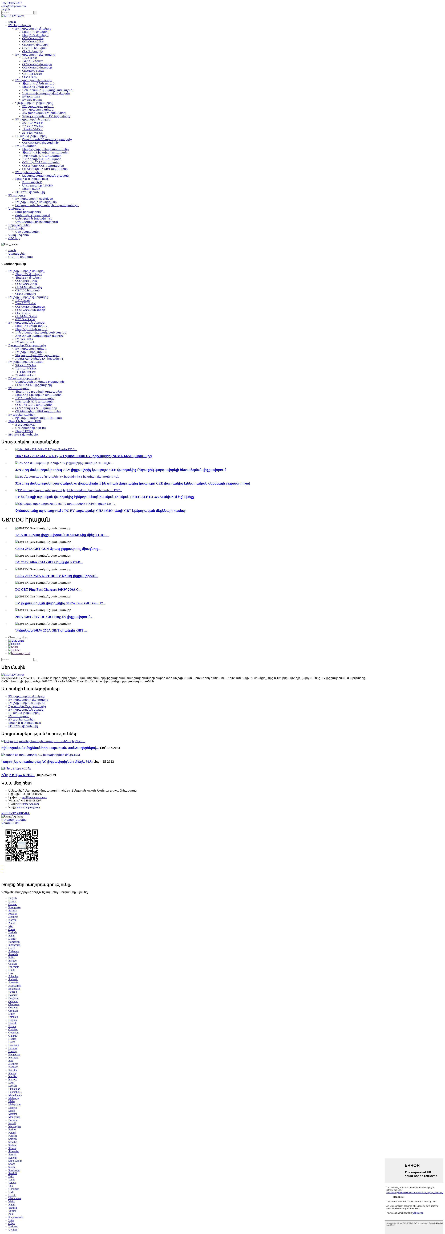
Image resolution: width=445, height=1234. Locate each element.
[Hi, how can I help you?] (4, 876)
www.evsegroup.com (28, 807)
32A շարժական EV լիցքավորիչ (44, 112)
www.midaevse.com (27, 803)
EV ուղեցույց (17, 195)
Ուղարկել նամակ (14, 819)
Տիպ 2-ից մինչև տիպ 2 (38, 86)
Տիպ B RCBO (31, 188)
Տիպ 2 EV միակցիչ (35, 35)
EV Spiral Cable (31, 96)
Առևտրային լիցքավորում (33, 218)
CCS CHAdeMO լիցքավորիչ (40, 142)
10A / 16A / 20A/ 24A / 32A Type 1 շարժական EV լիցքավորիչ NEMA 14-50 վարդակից (83, 456)
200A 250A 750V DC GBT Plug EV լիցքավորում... (53, 617)
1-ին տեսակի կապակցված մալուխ (47, 90)
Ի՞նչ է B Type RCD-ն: (18, 775)
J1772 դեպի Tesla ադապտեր (41, 159)
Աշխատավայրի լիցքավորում (36, 221)
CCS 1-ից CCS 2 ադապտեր (40, 162)
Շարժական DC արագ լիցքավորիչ (47, 139)
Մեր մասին (16, 228)
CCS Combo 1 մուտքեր (37, 64)
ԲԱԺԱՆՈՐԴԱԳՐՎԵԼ (15, 813)
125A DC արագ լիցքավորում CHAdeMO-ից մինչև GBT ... (62, 535)
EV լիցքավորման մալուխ (33, 80)
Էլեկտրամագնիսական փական (45, 175)
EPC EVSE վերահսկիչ (30, 192)
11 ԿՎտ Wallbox (32, 129)
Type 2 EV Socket (32, 60)
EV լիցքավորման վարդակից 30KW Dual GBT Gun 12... (60, 603)
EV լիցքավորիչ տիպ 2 (38, 109)
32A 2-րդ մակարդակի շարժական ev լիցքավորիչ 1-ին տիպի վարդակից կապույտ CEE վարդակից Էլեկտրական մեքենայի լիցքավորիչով (132, 483)
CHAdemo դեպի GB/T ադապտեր (45, 169)
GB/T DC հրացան (34, 48)
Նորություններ (19, 225)
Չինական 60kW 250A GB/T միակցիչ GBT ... (51, 630)
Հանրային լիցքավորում (32, 215)
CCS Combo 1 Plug (33, 38)
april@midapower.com (34, 797)
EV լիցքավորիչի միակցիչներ (36, 202)
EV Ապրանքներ (19, 25)
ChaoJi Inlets (29, 76)
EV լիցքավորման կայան (32, 119)
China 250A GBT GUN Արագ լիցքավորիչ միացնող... (57, 549)
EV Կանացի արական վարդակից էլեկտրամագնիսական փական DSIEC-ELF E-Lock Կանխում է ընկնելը (104, 497)
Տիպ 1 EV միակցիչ (35, 31)
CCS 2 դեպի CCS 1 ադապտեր (43, 165)
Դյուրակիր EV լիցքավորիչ (34, 102)
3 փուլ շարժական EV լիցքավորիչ (46, 116)
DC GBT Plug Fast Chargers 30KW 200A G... (48, 589)
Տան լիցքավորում (28, 211)
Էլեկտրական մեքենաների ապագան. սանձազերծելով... (50, 748)
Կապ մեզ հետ (18, 235)
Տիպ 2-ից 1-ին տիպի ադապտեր (45, 152)
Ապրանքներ (17, 253)
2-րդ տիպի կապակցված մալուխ (46, 93)
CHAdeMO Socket (33, 70)
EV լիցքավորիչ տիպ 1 (38, 106)
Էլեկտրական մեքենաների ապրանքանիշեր (47, 205)
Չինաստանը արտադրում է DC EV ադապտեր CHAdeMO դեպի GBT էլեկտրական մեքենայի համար (100, 510)
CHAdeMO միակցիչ (35, 44)
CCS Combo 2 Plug (33, 41)
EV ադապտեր (25, 145)
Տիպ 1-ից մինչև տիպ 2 (38, 83)
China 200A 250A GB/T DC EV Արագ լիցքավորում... (56, 576)
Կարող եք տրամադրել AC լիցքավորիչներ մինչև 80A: (47, 761)
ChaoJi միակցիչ (32, 51)
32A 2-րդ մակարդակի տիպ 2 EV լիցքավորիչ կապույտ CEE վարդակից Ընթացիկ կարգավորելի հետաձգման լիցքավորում (120, 470)
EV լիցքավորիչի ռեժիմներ (34, 198)
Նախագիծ (16, 208)
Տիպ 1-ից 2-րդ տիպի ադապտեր (45, 149)
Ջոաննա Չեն (10, 823)
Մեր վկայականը (27, 231)
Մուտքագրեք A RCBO (37, 185)
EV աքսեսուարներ (28, 172)
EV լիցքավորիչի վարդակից (35, 54)
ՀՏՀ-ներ (14, 238)
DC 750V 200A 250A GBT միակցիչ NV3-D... (49, 562)
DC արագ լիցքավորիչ (31, 136)
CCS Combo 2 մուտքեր (37, 67)
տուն (12, 22)
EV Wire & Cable (32, 99)
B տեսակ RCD (32, 182)
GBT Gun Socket (32, 73)
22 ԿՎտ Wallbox (32, 132)
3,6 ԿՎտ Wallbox (32, 122)
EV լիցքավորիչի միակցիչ (33, 28)
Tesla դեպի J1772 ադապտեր (41, 155)
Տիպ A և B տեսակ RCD (31, 178)
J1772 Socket (29, 57)
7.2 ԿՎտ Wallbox (32, 126)
